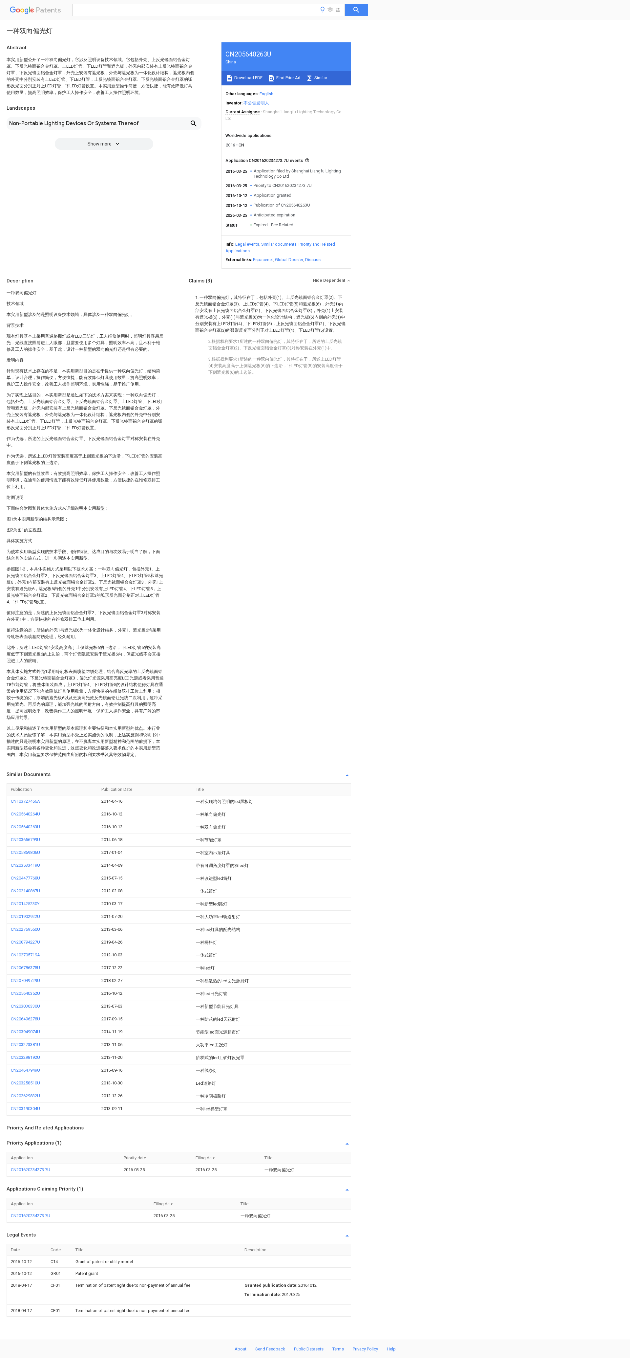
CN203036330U (25, 1006)
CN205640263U (25, 826)
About (240, 1349)
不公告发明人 (256, 102)
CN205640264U (25, 814)
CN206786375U (25, 967)
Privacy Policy (365, 1349)
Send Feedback (270, 1349)
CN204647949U (25, 1070)
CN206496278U (25, 1018)
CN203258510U (25, 1082)
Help (391, 1349)
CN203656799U (25, 839)
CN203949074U (25, 1031)
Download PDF (247, 77)
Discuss (313, 259)
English (266, 93)
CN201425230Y (25, 903)
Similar (320, 77)
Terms (338, 1349)
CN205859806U (25, 852)
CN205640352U (25, 993)
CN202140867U (25, 890)
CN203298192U (25, 1057)
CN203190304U (25, 1108)
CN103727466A (25, 801)
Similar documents (279, 244)
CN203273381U (25, 1044)
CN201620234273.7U (30, 1169)
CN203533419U (25, 865)
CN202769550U (25, 929)
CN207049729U (25, 980)
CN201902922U (25, 916)
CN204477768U (25, 878)
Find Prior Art (288, 77)
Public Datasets (309, 1349)
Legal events (247, 244)
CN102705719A (25, 954)
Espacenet (263, 259)
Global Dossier (289, 259)
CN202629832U (25, 1095)
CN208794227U (25, 942)
